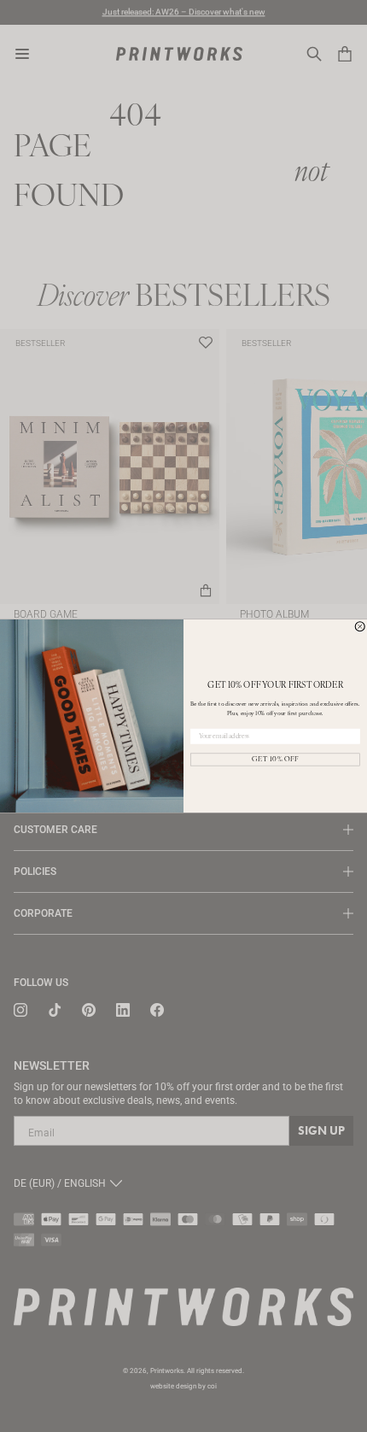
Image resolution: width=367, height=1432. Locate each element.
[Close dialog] (359, 626)
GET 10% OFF (275, 759)
